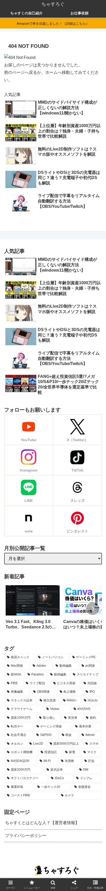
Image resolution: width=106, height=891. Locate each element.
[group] (32, 609)
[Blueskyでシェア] (25, 679)
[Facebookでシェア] (41, 679)
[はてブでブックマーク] (65, 679)
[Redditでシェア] (56, 679)
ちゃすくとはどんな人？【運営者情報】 (42, 823)
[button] (92, 608)
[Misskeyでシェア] (33, 679)
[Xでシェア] (9, 679)
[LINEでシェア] (73, 679)
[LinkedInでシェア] (89, 679)
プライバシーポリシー (25, 835)
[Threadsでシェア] (48, 679)
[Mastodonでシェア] (17, 679)
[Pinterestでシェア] (81, 679)
